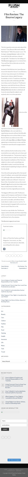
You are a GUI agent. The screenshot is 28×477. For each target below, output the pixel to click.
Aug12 (25, 261)
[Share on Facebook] (9, 255)
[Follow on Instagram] (9, 1)
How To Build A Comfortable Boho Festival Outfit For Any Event (15, 392)
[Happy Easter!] (7, 453)
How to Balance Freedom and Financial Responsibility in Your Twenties (11, 280)
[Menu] (20, 1)
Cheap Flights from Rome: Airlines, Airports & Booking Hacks (15, 402)
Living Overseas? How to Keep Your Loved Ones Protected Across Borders (14, 285)
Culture (3, 320)
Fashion (3, 324)
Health (3, 336)
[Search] (7, 2)
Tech (2, 348)
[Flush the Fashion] (14, 6)
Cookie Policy (11, 470)
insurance (4, 339)
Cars (2, 317)
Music (3, 345)
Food (2, 330)
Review (14, 262)
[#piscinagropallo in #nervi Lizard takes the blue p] (20, 453)
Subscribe (18, 470)
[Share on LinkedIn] (21, 255)
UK (17, 262)
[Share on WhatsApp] (7, 255)
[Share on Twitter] (12, 255)
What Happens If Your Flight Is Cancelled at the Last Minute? (14, 397)
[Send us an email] (5, 437)
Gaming (3, 333)
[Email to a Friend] (15, 255)
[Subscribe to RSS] (10, 1)
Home (5, 469)
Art (2, 311)
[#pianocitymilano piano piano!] (7, 446)
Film (14, 11)
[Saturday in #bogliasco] (20, 446)
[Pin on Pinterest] (18, 255)
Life (2, 342)
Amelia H (21, 261)
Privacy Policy (19, 469)
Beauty (3, 314)
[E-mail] (4, 249)
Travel (3, 352)
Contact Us (11, 469)
